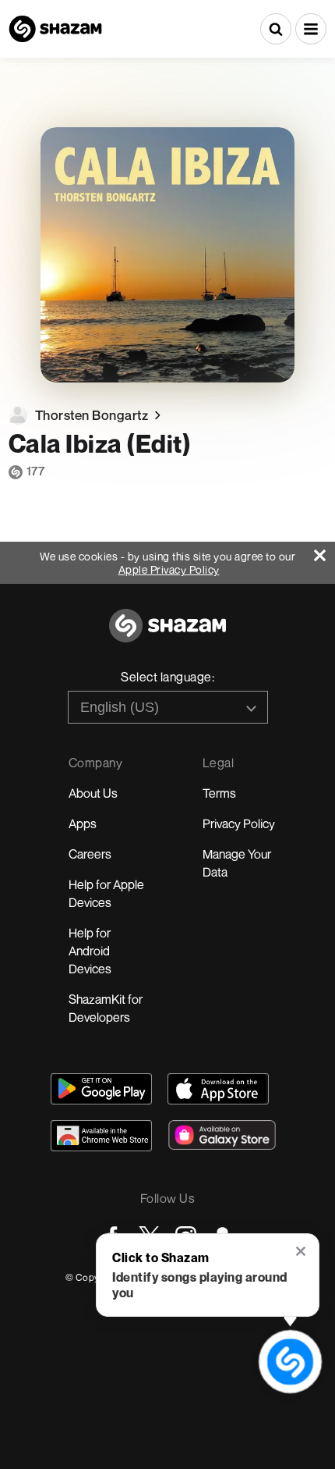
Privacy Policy (239, 823)
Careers (90, 854)
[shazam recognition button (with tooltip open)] (290, 1361)
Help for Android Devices (90, 950)
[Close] (324, 551)
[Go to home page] (167, 634)
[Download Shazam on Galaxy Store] (222, 1135)
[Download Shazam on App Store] (218, 1088)
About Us (93, 793)
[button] (310, 28)
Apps (83, 823)
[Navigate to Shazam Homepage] (55, 29)
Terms (219, 793)
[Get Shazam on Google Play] (101, 1088)
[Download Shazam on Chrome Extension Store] (101, 1135)
